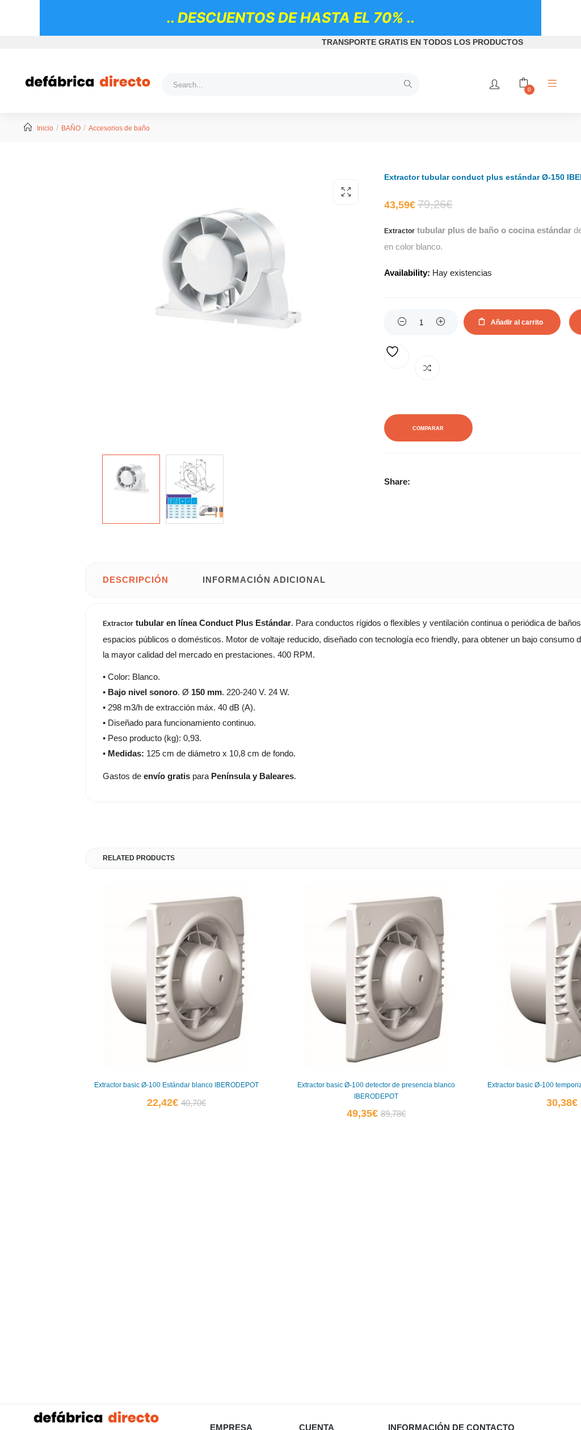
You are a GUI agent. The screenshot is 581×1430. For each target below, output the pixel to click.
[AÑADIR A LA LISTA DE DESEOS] (396, 356)
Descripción (136, 579)
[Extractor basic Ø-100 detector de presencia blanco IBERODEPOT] (376, 977)
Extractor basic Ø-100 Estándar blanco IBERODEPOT (176, 1085)
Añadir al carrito (517, 322)
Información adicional (264, 579)
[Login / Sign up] (494, 84)
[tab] (136, 580)
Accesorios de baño (119, 128)
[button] (346, 192)
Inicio (45, 128)
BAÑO (71, 128)
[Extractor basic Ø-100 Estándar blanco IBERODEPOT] (176, 977)
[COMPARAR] (427, 367)
